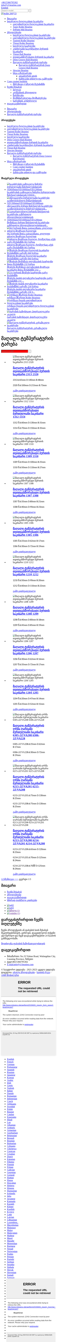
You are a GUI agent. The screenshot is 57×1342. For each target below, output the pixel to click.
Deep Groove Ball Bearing (25, 59)
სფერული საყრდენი (24, 46)
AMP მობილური (10, 975)
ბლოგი (17, 90)
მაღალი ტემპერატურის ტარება (30, 62)
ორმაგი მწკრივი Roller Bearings (23, 297)
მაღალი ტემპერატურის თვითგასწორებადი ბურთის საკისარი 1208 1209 (31, 610)
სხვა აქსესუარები (22, 73)
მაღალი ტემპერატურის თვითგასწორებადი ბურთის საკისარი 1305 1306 (31, 531)
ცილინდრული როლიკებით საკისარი (33, 24)
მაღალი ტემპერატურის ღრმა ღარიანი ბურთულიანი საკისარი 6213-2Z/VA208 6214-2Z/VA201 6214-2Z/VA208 (29, 837)
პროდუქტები (14, 32)
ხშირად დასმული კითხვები (22, 900)
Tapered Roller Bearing (23, 40)
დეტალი (31, 390)
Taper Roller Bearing (22, 27)
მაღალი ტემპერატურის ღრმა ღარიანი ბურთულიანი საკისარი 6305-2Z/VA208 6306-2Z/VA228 (28, 732)
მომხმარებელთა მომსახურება (29, 98)
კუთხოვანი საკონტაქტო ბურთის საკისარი (30, 145)
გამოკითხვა (19, 390)
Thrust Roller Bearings (23, 43)
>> (17, 879)
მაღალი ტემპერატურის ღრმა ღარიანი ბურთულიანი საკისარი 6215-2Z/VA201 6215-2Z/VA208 (28, 783)
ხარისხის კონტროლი (25, 101)
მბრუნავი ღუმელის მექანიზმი (29, 84)
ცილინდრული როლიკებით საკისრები (34, 38)
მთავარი (12, 18)
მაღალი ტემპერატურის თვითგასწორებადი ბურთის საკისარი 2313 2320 (31, 371)
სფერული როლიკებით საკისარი (25, 21)
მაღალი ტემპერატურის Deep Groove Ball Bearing (34, 66)
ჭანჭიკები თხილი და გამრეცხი (35, 79)
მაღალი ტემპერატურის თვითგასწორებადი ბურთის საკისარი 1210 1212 (31, 571)
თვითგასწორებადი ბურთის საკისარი (33, 57)
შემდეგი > (10, 879)
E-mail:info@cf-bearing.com (20, 964)
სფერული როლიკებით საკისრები (31, 35)
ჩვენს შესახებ (14, 87)
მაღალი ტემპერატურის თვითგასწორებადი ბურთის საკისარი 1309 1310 (31, 453)
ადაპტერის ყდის (28, 76)
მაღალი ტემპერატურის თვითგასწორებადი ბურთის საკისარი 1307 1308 (31, 492)
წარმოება (18, 95)
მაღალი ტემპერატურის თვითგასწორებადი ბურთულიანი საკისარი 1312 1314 (28, 412)
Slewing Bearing (20, 70)
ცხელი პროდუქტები (24, 972)
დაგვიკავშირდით (16, 103)
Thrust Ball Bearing (22, 54)
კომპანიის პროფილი (24, 92)
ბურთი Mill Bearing (22, 29)
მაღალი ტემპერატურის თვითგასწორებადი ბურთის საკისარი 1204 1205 (31, 689)
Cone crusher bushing (17, 81)
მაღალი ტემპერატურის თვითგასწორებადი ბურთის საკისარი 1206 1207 (31, 650)
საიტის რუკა (43, 972)
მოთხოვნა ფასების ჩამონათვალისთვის (23, 943)
